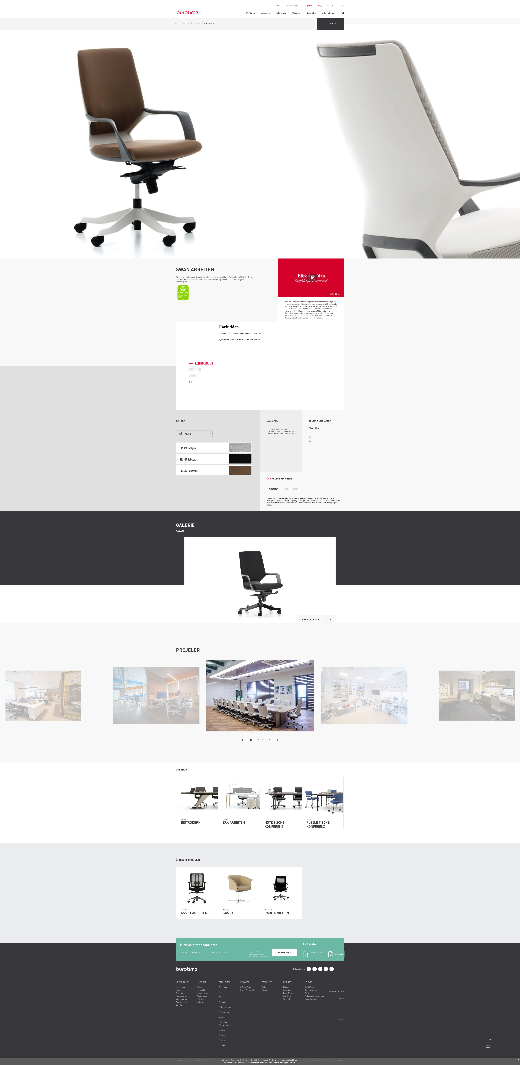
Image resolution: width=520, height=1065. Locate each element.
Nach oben (488, 1046)
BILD (191, 382)
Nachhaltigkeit (181, 996)
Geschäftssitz (310, 987)
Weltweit (265, 990)
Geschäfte (311, 13)
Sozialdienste (224, 1012)
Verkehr (222, 1017)
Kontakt (277, 5)
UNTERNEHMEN (182, 982)
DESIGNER (244, 982)
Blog (319, 5)
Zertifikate (179, 1005)
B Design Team (245, 987)
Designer (296, 13)
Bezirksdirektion (311, 990)
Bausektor (223, 987)
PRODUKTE (186, 23)
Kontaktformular (311, 999)
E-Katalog (312, 948)
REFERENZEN (224, 982)
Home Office (287, 993)
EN (332, 5)
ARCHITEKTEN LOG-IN (336, 991)
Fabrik (307, 993)
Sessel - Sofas (202, 993)
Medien (222, 1030)
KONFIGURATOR (204, 363)
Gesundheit (223, 1002)
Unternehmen (328, 13)
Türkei (264, 987)
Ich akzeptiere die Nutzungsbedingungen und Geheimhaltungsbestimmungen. (258, 952)
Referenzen (281, 13)
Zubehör (200, 1002)
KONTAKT (308, 982)
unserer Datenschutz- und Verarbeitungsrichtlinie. (274, 1062)
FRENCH (341, 1013)
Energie (222, 1040)
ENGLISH (341, 1006)
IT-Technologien (225, 1007)
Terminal (286, 999)
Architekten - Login (292, 5)
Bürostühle (197, 23)
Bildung (222, 997)
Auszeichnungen (182, 1002)
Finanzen (222, 1035)
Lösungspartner (182, 999)
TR (327, 5)
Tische (199, 987)
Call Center (287, 996)
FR (337, 5)
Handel (222, 992)
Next (277, 740)
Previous (242, 740)
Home (177, 23)
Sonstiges (222, 1045)
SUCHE (341, 984)
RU (341, 5)
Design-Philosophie (247, 990)
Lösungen (265, 13)
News (178, 990)
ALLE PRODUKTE (332, 23)
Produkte (250, 13)
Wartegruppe (202, 996)
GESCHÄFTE (267, 982)
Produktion (180, 993)
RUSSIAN (341, 1020)
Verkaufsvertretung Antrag (314, 996)
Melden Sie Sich (274, 433)
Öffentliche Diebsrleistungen (225, 1023)
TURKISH (341, 998)
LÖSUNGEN (287, 982)
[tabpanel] (260, 695)
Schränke (200, 999)
